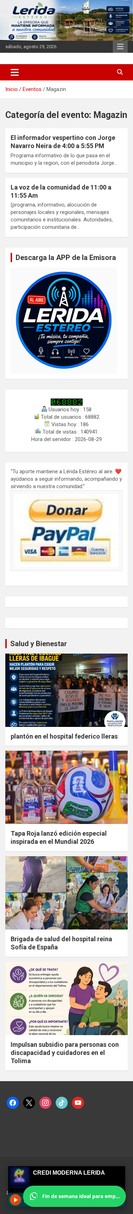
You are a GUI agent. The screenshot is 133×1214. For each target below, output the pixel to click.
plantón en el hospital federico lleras (64, 736)
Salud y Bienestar (38, 643)
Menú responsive (120, 47)
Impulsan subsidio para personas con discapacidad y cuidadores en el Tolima (65, 1053)
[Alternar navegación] (14, 72)
